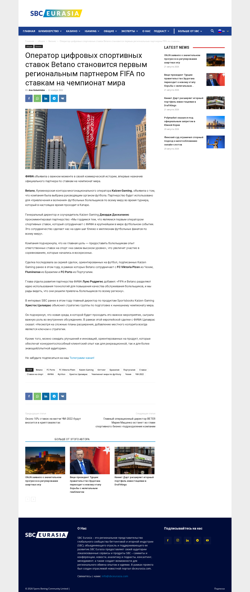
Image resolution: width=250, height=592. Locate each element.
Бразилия (114, 369)
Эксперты (128, 31)
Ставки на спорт (35, 374)
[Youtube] (207, 540)
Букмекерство (48, 31)
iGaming (90, 31)
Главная (29, 31)
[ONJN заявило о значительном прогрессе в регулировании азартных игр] (45, 460)
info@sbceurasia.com (115, 576)
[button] (212, 31)
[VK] (62, 98)
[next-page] (33, 499)
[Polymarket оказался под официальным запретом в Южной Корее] (215, 122)
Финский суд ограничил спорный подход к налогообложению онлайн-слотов (183, 141)
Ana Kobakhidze (37, 90)
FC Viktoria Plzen (67, 369)
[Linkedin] (45, 98)
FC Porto (51, 369)
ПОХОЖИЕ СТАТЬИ (38, 439)
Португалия (129, 369)
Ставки (142, 369)
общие (41, 41)
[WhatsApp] (37, 98)
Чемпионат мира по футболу (106, 374)
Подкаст (160, 31)
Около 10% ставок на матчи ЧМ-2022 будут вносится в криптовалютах (53, 420)
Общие (109, 31)
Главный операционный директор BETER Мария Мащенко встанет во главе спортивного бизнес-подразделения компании (125, 422)
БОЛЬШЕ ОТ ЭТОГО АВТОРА (72, 439)
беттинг (102, 369)
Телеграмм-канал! (82, 358)
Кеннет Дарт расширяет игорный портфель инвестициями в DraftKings (134, 481)
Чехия (128, 374)
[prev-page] (27, 499)
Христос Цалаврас (78, 374)
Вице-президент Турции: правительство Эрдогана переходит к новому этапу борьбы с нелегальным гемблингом (85, 484)
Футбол (61, 374)
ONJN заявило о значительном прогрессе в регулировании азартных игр (43, 481)
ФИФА (50, 374)
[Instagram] (177, 540)
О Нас (146, 31)
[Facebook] (29, 98)
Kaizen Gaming (86, 369)
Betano (39, 369)
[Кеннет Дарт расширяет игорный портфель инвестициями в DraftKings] (135, 460)
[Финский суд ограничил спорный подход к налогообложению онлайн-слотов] (215, 142)
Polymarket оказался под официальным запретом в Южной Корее (179, 121)
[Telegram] (54, 98)
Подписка (219, 588)
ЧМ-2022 (139, 374)
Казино (71, 31)
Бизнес (52, 41)
